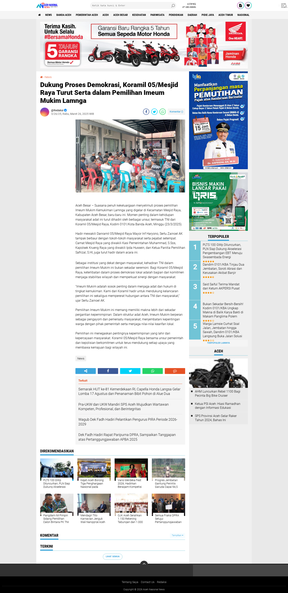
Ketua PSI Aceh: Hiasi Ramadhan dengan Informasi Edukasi (217, 406)
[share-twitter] (154, 112)
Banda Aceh (63, 14)
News (48, 14)
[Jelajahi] (283, 5)
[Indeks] (240, 5)
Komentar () (176, 111)
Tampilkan (177, 535)
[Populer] (248, 5)
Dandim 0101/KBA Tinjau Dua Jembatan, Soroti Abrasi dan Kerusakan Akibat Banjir (223, 269)
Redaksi (162, 582)
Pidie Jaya (208, 14)
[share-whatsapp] (162, 112)
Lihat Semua (113, 556)
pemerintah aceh (87, 14)
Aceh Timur (225, 14)
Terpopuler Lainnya (218, 343)
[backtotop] (144, 565)
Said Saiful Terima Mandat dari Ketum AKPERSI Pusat (221, 286)
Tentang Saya (130, 582)
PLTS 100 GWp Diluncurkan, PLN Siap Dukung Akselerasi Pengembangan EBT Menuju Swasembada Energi (222, 251)
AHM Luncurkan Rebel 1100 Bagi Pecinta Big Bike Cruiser (217, 393)
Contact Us (147, 582)
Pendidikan (176, 14)
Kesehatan (139, 14)
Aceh (105, 14)
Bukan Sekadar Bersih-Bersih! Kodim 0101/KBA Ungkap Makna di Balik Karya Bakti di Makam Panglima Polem (223, 310)
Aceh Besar (120, 14)
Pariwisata (157, 14)
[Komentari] (175, 371)
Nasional (243, 14)
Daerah (192, 14)
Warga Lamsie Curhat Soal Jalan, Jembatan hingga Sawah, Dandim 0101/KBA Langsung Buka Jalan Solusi (222, 330)
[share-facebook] (146, 112)
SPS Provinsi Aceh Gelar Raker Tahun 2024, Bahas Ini (216, 418)
